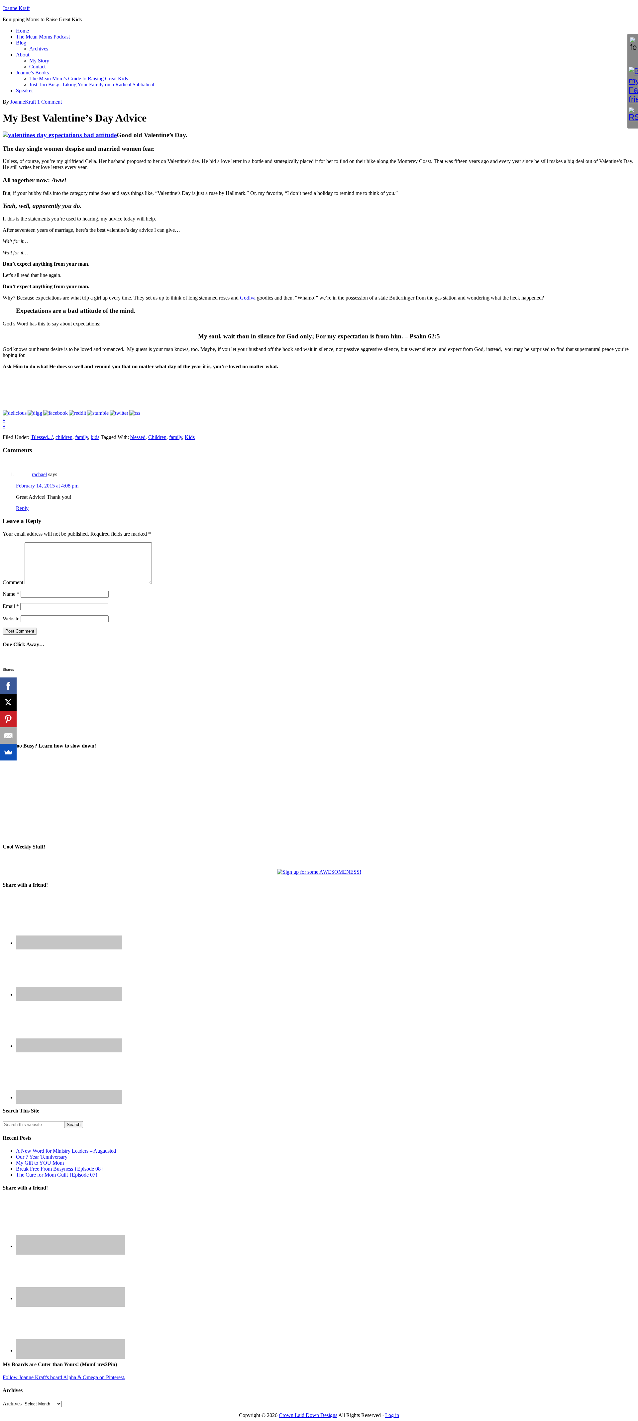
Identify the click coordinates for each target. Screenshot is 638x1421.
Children (157, 437)
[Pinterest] (8, 719)
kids (95, 437)
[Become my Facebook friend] (633, 85)
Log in (392, 1415)
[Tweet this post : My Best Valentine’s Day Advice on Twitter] (119, 413)
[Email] (8, 735)
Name (11, 594)
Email (11, 606)
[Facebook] (8, 685)
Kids (190, 437)
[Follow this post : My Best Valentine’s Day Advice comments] (134, 413)
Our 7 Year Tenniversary (41, 1157)
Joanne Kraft (16, 8)
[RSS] (633, 114)
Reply (22, 508)
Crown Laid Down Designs (308, 1415)
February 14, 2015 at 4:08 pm (47, 485)
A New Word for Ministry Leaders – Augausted (66, 1151)
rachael (39, 474)
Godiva (248, 298)
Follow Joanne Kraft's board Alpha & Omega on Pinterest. (64, 1377)
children (63, 437)
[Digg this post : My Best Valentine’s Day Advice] (35, 413)
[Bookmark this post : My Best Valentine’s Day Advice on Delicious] (15, 413)
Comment (13, 582)
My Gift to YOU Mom (40, 1163)
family (81, 437)
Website (11, 618)
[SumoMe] (8, 752)
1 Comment (49, 102)
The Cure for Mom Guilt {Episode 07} (57, 1175)
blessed (138, 437)
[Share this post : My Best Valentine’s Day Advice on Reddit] (77, 413)
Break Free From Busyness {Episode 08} (59, 1169)
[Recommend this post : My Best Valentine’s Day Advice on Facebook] (55, 413)
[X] (8, 702)
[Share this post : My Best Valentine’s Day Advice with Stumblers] (98, 413)
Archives (12, 1403)
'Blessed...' (42, 437)
